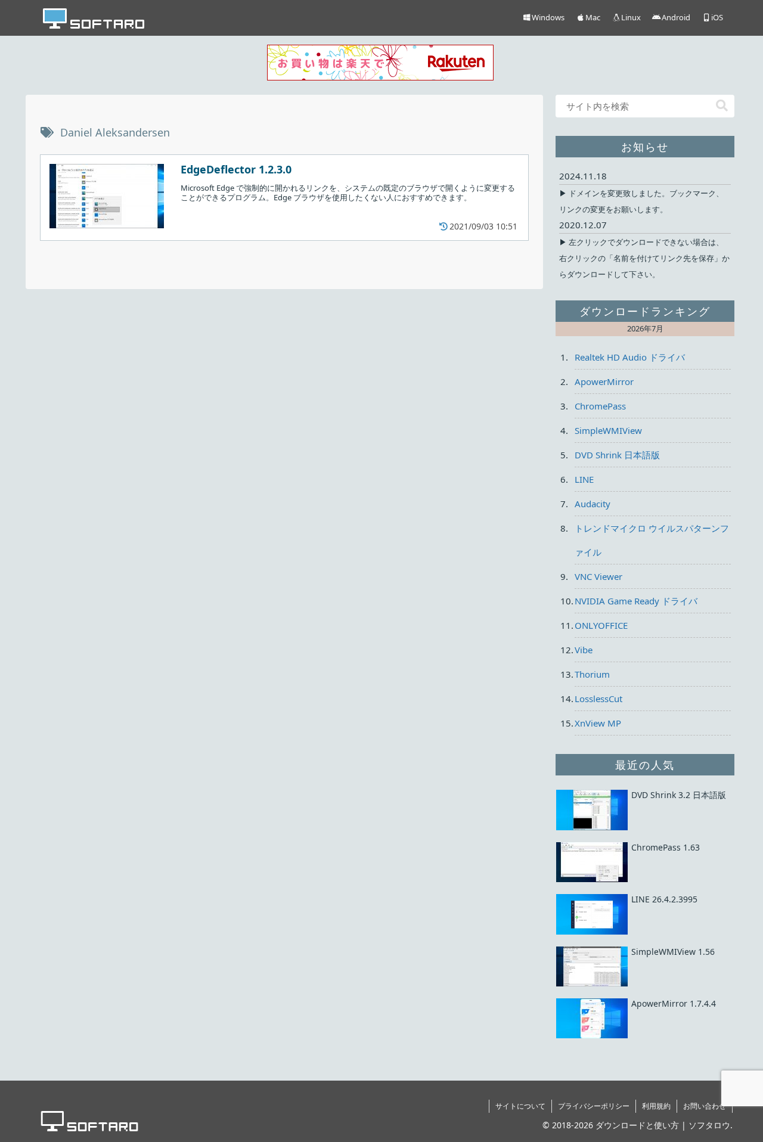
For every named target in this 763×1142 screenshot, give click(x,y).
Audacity (592, 504)
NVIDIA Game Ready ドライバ (636, 601)
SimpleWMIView (608, 430)
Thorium (592, 674)
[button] (722, 106)
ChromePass (600, 406)
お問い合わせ (704, 1106)
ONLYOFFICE (601, 625)
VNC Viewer (598, 576)
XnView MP (598, 723)
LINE (584, 479)
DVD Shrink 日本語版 (617, 455)
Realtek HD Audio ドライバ (630, 357)
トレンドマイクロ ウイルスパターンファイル (652, 540)
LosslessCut (598, 699)
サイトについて (520, 1106)
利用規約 (656, 1106)
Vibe (584, 650)
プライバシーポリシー (593, 1106)
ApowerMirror (604, 381)
